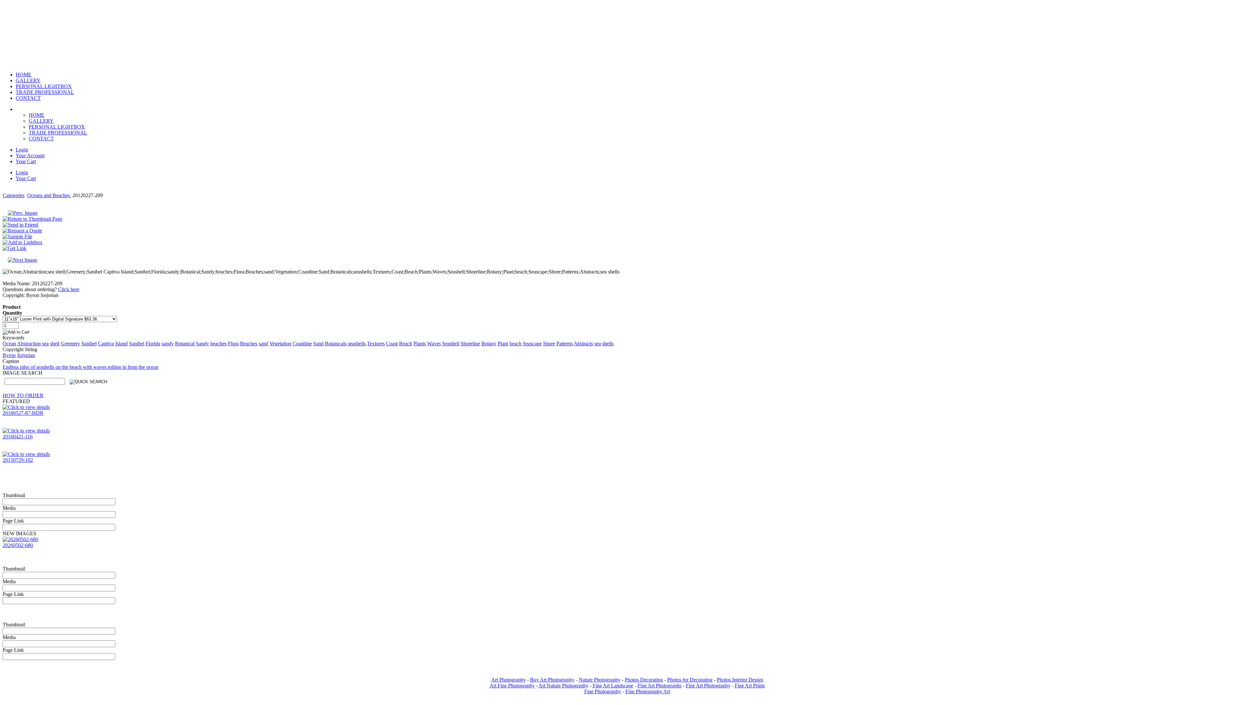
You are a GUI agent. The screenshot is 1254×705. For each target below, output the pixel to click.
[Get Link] (14, 248)
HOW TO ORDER (23, 395)
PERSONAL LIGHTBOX (57, 127)
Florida (153, 343)
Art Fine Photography (512, 685)
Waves (434, 343)
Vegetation (280, 343)
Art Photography (508, 679)
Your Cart (26, 161)
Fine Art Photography (708, 685)
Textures (376, 343)
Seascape (532, 343)
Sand (318, 343)
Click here (68, 289)
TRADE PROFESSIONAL (58, 132)
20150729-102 (18, 460)
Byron (9, 355)
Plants (419, 343)
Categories (13, 195)
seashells (357, 343)
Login (22, 149)
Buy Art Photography (552, 679)
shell (54, 343)
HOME (36, 115)
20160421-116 (18, 436)
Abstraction (29, 343)
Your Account (30, 155)
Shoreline (470, 343)
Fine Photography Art (647, 691)
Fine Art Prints (750, 685)
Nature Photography (599, 679)
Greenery (70, 343)
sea (45, 343)
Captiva (106, 343)
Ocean (9, 343)
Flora (233, 343)
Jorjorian (26, 355)
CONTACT (41, 138)
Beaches (248, 343)
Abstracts (583, 343)
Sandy (202, 343)
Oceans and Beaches (49, 195)
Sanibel (89, 343)
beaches (218, 343)
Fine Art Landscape (613, 685)
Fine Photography (602, 691)
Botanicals (335, 343)
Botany (488, 343)
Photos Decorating (644, 679)
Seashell (450, 343)
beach (515, 343)
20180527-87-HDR (23, 413)
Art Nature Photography (563, 685)
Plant (503, 343)
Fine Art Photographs (659, 685)
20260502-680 (18, 545)
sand (263, 343)
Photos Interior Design (740, 679)
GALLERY (41, 121)
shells (608, 343)
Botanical (185, 343)
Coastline (302, 343)
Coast (392, 343)
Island (121, 343)
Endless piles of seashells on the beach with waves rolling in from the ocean (80, 367)
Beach (405, 343)
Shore (549, 343)
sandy (168, 343)
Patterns (564, 343)
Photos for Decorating (690, 679)
